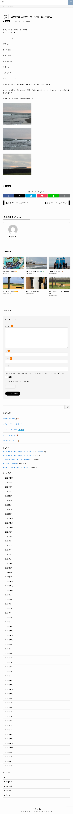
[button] (8, 195)
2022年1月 (8, 514)
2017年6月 (8, 712)
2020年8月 (9, 572)
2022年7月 (9, 496)
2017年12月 (9, 685)
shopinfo (9, 782)
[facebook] (33, 809)
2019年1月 (8, 626)
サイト (7, 366)
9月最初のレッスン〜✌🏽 (11, 441)
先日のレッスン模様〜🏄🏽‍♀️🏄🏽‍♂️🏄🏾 (13, 430)
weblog (7, 21)
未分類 (8, 795)
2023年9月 (8, 482)
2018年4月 (8, 667)
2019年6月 (8, 604)
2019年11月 (9, 586)
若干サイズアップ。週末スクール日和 (16, 467)
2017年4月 (8, 721)
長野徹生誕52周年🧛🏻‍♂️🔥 (11, 418)
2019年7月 (8, 599)
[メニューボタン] (70, 2)
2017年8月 (8, 703)
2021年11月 (9, 523)
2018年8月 (8, 649)
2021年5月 (8, 545)
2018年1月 (8, 680)
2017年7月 (8, 707)
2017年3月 (8, 725)
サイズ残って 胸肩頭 (10, 464)
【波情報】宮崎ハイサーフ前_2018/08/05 (17, 460)
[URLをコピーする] (64, 195)
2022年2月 (9, 509)
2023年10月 (9, 478)
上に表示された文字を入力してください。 (18, 381)
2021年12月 (9, 518)
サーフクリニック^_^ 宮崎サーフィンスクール (18, 452)
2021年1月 (8, 563)
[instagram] (35, 809)
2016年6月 (8, 766)
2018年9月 (8, 644)
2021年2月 (8, 559)
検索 (67, 407)
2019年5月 (8, 608)
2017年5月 (8, 716)
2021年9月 (8, 532)
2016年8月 (8, 757)
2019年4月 (8, 613)
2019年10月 (9, 590)
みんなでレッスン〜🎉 (11, 435)
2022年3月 (8, 505)
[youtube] (37, 809)
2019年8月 (8, 595)
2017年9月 (8, 698)
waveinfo (9, 786)
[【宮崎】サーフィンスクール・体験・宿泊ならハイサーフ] (2, 2)
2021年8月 (8, 536)
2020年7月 (9, 577)
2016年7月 (8, 761)
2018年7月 (8, 653)
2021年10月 (9, 527)
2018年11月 (9, 635)
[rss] (40, 809)
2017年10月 (9, 694)
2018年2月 (8, 676)
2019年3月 (8, 617)
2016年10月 (9, 748)
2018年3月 (8, 671)
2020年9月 (9, 568)
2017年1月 (8, 734)
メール (8, 358)
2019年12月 (9, 581)
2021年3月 (8, 554)
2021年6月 (8, 541)
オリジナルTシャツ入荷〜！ (12, 424)
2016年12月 (9, 739)
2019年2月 (8, 622)
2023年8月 (8, 487)
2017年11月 (9, 689)
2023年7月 (8, 491)
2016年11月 (9, 743)
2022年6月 (9, 500)
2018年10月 (9, 640)
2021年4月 (8, 550)
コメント (9, 326)
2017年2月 (8, 730)
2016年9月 (8, 752)
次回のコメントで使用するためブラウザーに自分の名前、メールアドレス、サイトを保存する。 (35, 373)
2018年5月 (8, 662)
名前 (7, 351)
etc (7, 777)
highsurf (13, 237)
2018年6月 (8, 658)
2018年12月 (9, 631)
